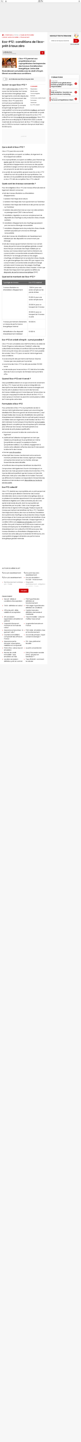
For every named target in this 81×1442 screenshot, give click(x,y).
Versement (33, 102)
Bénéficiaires (34, 91)
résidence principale (24, 522)
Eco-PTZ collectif (35, 104)
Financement (25, 37)
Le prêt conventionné (33, 648)
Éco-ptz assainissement (13, 577)
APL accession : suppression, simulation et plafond (13, 619)
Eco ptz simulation (32, 577)
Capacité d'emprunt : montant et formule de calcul (12, 625)
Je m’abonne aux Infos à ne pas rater (21, 79)
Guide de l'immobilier (27, 35)
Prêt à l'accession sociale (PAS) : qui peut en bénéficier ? (35, 654)
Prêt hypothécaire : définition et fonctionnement (33, 601)
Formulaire (33, 100)
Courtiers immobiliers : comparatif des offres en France (13, 637)
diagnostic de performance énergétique (18, 272)
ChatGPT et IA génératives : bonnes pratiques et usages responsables (61, 83)
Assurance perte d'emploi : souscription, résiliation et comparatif (13, 643)
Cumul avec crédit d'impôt (37, 98)
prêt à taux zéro (12, 89)
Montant (32, 95)
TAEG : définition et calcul (13, 605)
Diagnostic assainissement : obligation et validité (35, 584)
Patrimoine (9, 35)
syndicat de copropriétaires (26, 117)
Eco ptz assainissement (12, 573)
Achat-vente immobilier (11, 37)
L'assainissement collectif (13, 588)
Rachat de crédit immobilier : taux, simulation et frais (10, 654)
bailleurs (34, 110)
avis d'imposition (15, 452)
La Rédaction (7, 52)
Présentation (33, 89)
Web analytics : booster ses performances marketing (61, 92)
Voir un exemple (74, 44)
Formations (57, 77)
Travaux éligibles (35, 93)
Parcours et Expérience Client (62, 99)
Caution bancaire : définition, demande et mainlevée (34, 612)
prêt (27, 508)
